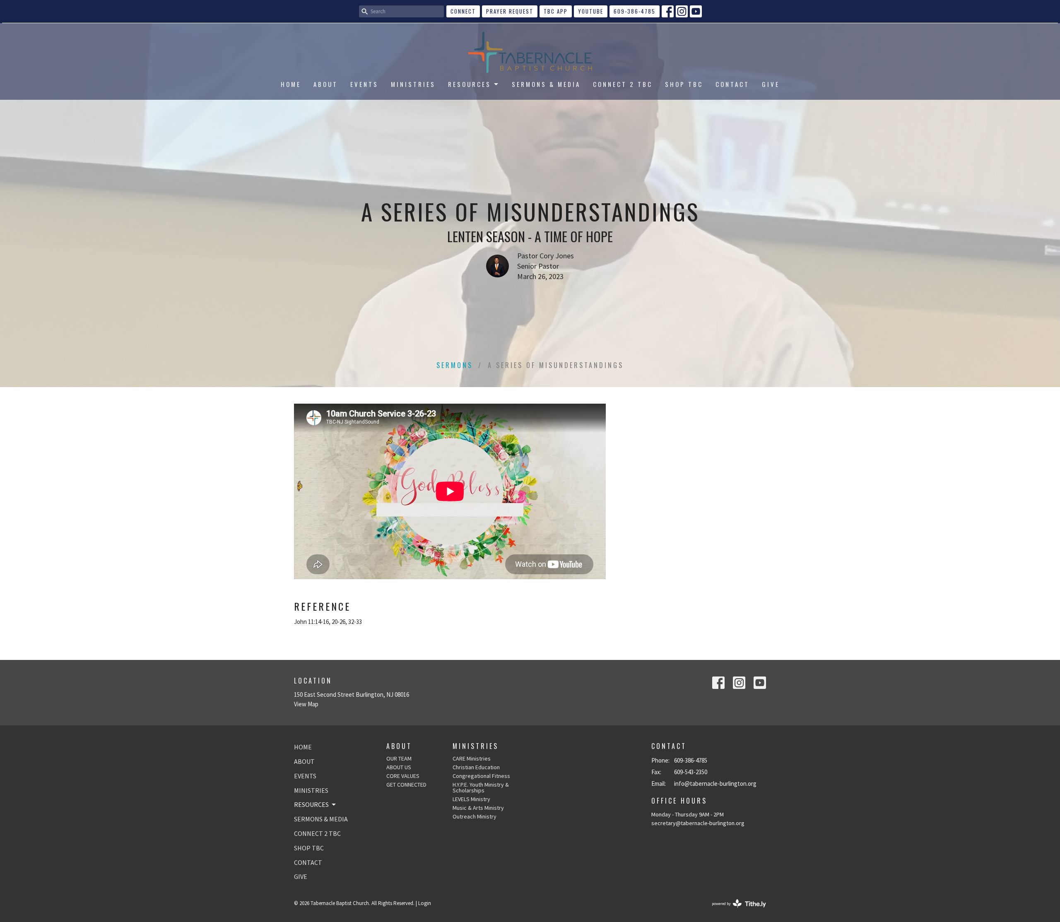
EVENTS (364, 84)
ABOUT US (398, 767)
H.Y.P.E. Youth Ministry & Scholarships (481, 787)
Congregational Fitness (481, 776)
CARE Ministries (472, 758)
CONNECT (463, 11)
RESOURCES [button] (311, 804)
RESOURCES (469, 84)
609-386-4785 (634, 11)
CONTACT (732, 84)
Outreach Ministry (474, 816)
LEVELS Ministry (471, 799)
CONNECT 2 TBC (623, 84)
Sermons (454, 365)
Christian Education (476, 767)
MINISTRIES (413, 84)
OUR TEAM (399, 758)
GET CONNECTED (406, 784)
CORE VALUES (402, 776)
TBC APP (556, 11)
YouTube (590, 11)
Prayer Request (509, 11)
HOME (291, 84)
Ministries (476, 746)
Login (424, 903)
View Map (306, 704)
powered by (734, 910)
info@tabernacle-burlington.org (715, 783)
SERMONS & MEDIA (546, 84)
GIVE (771, 84)
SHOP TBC (684, 84)
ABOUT (325, 84)
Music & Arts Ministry (478, 807)
